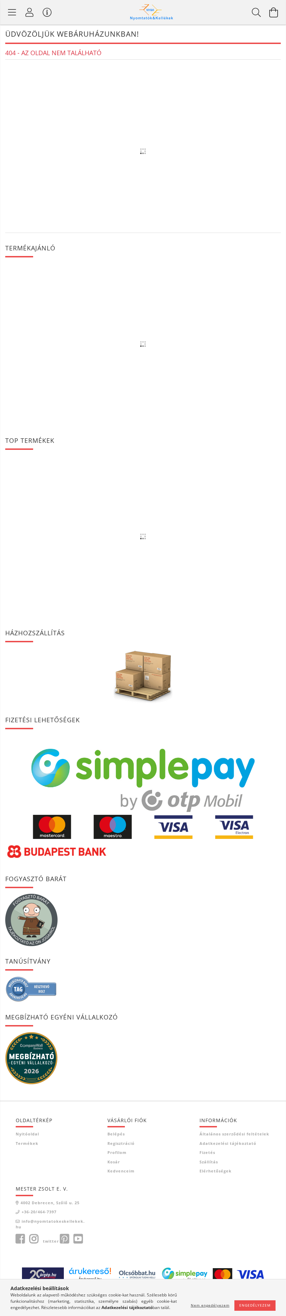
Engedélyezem (255, 1305)
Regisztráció (121, 1143)
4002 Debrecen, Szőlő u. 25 (50, 1202)
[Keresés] (256, 12)
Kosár (113, 1161)
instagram (33, 1239)
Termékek (27, 1143)
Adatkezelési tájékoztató (228, 1143)
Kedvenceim (121, 1171)
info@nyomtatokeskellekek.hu (50, 1224)
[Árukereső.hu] (90, 1271)
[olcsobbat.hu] (137, 1274)
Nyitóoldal (27, 1133)
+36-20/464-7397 (39, 1211)
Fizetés (207, 1152)
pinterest (64, 1239)
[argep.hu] (43, 1274)
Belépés (116, 1133)
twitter (51, 1241)
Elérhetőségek (216, 1171)
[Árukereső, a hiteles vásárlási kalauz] (31, 988)
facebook (20, 1239)
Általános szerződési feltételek (234, 1133)
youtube (78, 1239)
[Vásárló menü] (47, 12)
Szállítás (209, 1161)
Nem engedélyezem (210, 1305)
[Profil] (30, 12)
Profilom (117, 1152)
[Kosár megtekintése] (274, 12)
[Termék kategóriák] (12, 12)
